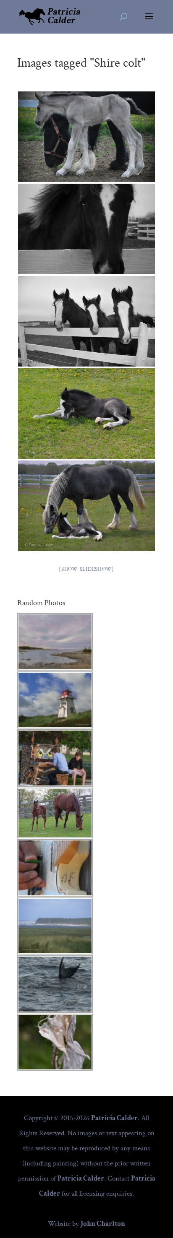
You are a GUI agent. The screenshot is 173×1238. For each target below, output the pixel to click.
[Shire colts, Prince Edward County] (86, 321)
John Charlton (103, 1223)
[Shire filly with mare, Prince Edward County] (86, 136)
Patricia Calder (114, 1118)
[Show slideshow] (86, 569)
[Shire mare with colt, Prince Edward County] (86, 505)
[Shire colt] (86, 229)
